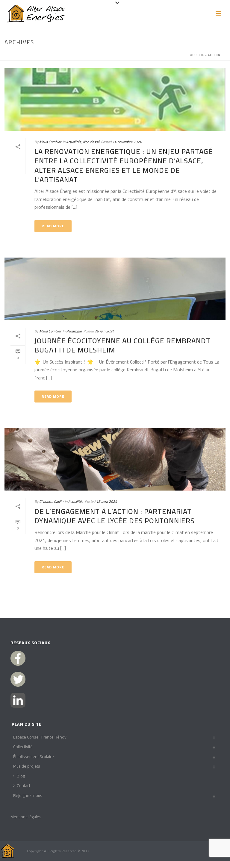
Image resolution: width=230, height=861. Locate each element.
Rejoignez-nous (27, 795)
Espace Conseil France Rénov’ (40, 737)
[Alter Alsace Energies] (7, 851)
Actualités (73, 141)
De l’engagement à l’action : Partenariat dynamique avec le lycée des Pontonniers (114, 516)
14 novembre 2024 (127, 141)
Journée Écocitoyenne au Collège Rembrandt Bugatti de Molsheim (122, 345)
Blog (21, 776)
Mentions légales (25, 817)
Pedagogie (74, 331)
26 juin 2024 (104, 331)
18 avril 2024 (106, 501)
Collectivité (23, 746)
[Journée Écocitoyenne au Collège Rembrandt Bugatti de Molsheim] (115, 289)
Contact (23, 785)
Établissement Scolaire (33, 756)
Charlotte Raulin (51, 501)
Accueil (197, 55)
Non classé (91, 141)
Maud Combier (50, 141)
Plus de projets (26, 766)
